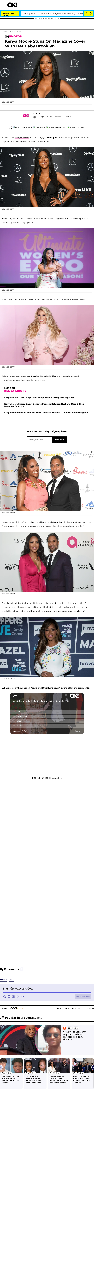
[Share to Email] (76, 127)
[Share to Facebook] (22, 127)
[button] (5, 5)
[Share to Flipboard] (56, 127)
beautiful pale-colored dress (32, 299)
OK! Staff (36, 113)
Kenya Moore (22, 32)
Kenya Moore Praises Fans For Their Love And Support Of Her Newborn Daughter (46, 412)
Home (4, 32)
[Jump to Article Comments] (10, 127)
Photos (12, 32)
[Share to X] (39, 127)
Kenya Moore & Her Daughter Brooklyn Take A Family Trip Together (39, 398)
